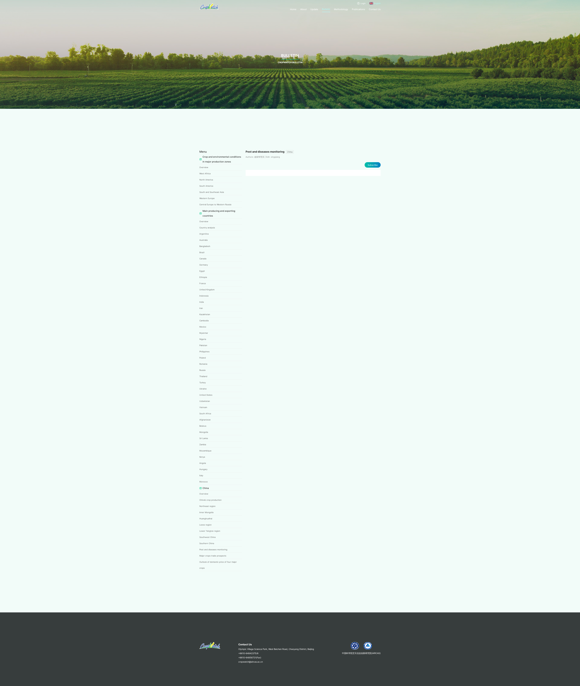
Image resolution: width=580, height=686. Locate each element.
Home (293, 9)
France (202, 283)
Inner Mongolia (206, 512)
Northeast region (207, 506)
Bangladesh (204, 246)
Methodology (341, 9)
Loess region (205, 525)
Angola (202, 463)
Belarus (202, 426)
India (201, 302)
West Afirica (205, 173)
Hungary (203, 469)
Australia (203, 240)
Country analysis (207, 227)
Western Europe (207, 198)
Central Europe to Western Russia (215, 204)
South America (206, 186)
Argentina (204, 234)
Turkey (202, 382)
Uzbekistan (204, 401)
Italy (201, 475)
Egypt (202, 271)
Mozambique (205, 450)
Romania (203, 364)
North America (206, 179)
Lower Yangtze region (209, 531)
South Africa (205, 413)
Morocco (203, 481)
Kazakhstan (204, 314)
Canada (202, 258)
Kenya (202, 457)
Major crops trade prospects (212, 556)
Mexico (202, 327)
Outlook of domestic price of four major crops (218, 565)
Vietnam (203, 407)
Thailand (203, 376)
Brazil (201, 252)
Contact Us (375, 9)
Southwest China (207, 537)
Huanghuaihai (205, 518)
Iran (201, 308)
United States (205, 395)
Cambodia (204, 320)
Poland (202, 358)
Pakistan (203, 345)
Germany (203, 265)
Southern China (206, 543)
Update (314, 9)
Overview (203, 167)
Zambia (202, 444)
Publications (358, 9)
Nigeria (202, 339)
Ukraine (203, 389)
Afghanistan (205, 419)
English (377, 3)
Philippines (204, 351)
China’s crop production (210, 500)
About (303, 9)
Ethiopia (203, 277)
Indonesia (203, 296)
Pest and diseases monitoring (213, 549)
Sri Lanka (203, 438)
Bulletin (326, 9)
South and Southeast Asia (211, 192)
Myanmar (203, 333)
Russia (202, 370)
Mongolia (203, 432)
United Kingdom (206, 289)
